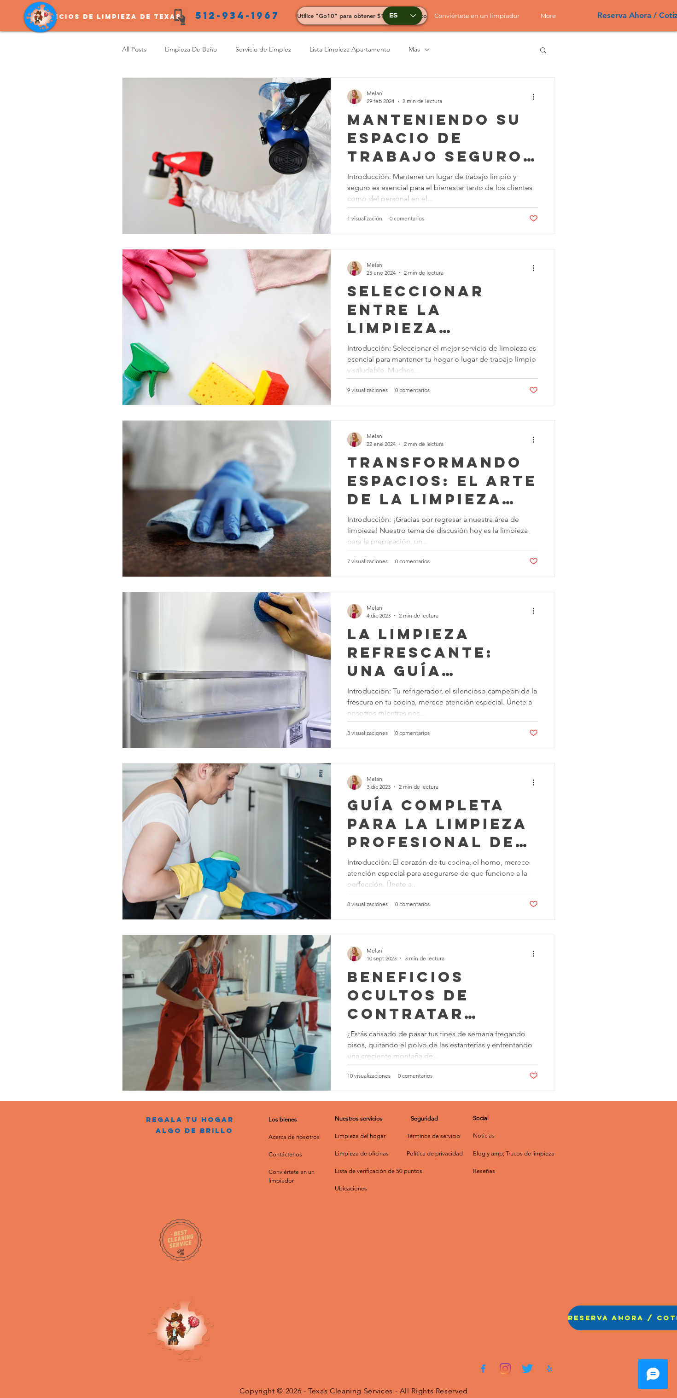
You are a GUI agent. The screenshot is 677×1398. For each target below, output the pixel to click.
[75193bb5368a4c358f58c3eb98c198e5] (549, 1368)
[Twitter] (527, 1368)
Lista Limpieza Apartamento (349, 49)
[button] (480, 15)
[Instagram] (505, 1368)
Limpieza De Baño (191, 49)
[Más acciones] (536, 96)
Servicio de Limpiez (263, 49)
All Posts (134, 49)
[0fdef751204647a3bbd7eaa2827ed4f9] (483, 1368)
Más (414, 49)
